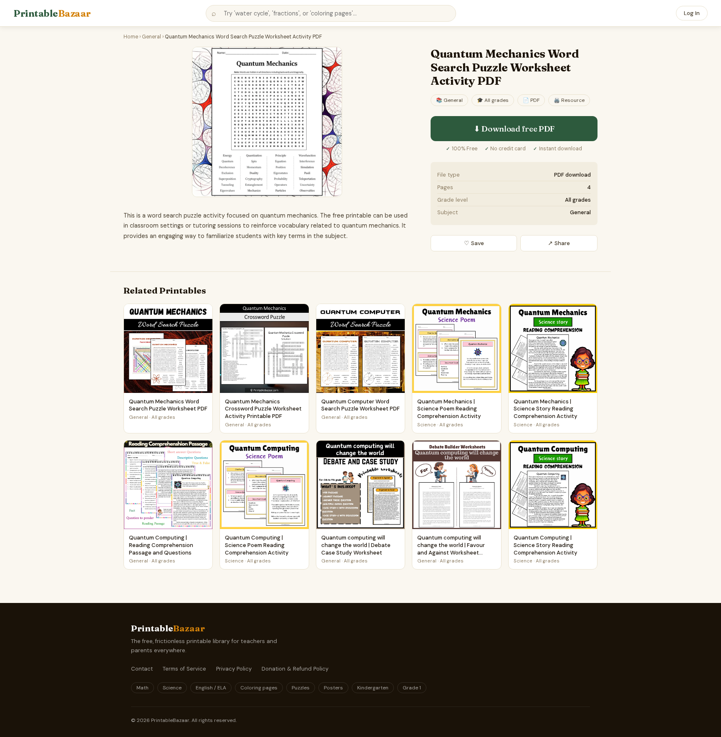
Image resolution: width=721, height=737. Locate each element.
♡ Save (474, 243)
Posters (333, 687)
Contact (142, 668)
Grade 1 (412, 687)
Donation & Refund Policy (295, 668)
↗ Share (559, 243)
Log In (692, 13)
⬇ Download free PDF (514, 129)
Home (131, 36)
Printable (52, 13)
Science (172, 687)
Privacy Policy (234, 668)
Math (142, 687)
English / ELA (211, 687)
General (151, 36)
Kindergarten (372, 687)
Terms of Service (184, 668)
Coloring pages (258, 687)
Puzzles (301, 687)
